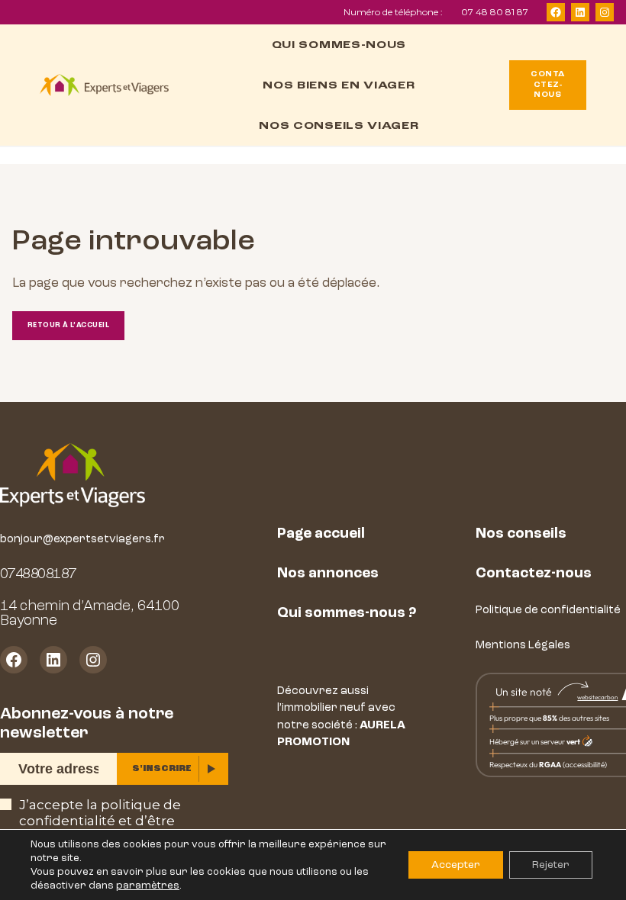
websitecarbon (597, 697)
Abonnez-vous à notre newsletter (86, 723)
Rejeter (551, 864)
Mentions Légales (523, 644)
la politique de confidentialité (100, 812)
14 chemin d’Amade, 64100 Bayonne (89, 613)
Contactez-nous (534, 572)
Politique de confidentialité (548, 609)
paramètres (147, 885)
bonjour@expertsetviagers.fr (82, 538)
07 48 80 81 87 (494, 12)
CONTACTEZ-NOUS (547, 84)
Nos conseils (521, 533)
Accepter (455, 864)
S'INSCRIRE (162, 768)
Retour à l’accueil (68, 325)
